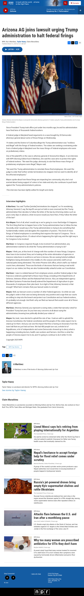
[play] (5, 10)
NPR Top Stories (14, 347)
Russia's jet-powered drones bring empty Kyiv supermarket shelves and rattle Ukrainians (56, 485)
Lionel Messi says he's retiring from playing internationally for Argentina (56, 428)
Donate (76, 3)
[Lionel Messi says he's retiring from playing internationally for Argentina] (18, 430)
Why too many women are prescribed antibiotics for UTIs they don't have (56, 542)
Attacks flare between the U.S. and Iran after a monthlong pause (55, 516)
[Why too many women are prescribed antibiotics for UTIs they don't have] (18, 544)
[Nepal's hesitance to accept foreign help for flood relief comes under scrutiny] (18, 456)
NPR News (37, 423)
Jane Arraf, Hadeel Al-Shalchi (42, 521)
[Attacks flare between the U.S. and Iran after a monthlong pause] (18, 518)
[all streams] (81, 10)
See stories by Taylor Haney (14, 390)
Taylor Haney (21, 42)
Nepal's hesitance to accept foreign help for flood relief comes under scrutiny (55, 456)
